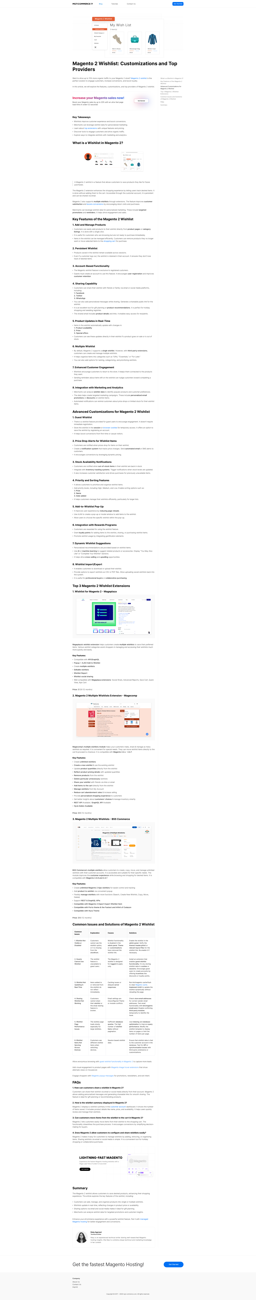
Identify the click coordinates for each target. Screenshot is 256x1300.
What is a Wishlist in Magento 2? (171, 78)
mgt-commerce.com (130, 1294)
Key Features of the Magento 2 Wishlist (171, 82)
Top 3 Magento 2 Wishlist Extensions (169, 93)
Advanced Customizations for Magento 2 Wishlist (170, 87)
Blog (100, 4)
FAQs (162, 102)
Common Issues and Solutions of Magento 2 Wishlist (171, 98)
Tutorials (114, 4)
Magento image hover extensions (125, 1067)
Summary (163, 105)
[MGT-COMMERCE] (82, 4)
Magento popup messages (103, 1076)
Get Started (178, 4)
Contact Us (131, 4)
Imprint (75, 1287)
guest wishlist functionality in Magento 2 (116, 1061)
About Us (76, 1282)
